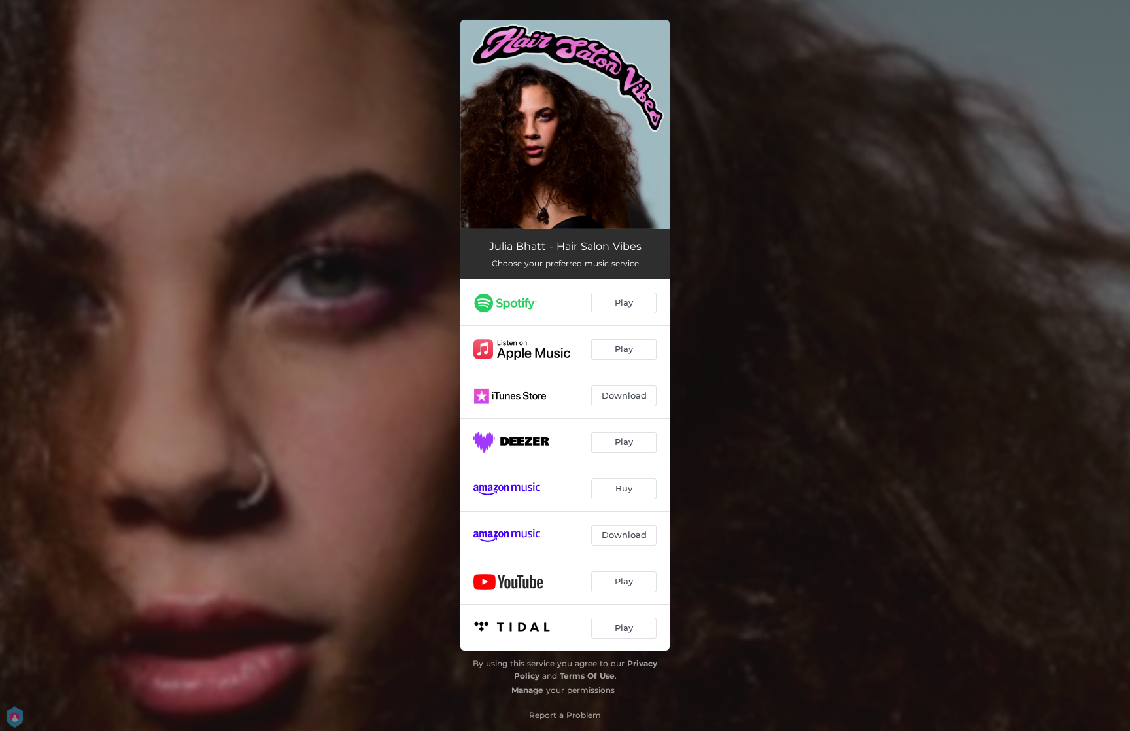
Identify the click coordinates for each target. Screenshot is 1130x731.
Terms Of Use (587, 676)
